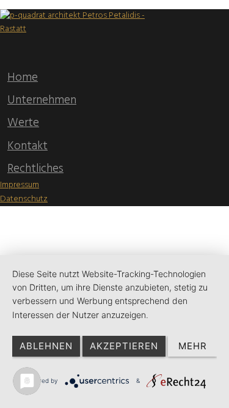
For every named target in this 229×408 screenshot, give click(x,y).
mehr (192, 346)
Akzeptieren (124, 346)
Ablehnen (46, 346)
